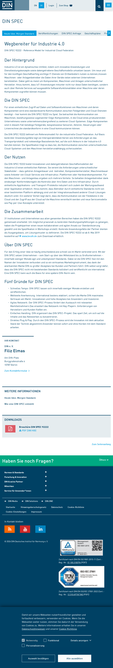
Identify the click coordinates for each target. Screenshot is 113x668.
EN (35, 5)
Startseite (10, 507)
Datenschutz (57, 507)
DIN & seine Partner (13, 481)
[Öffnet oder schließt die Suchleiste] (99, 5)
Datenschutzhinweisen (33, 628)
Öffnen (102, 459)
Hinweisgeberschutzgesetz (33, 507)
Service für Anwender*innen (17, 490)
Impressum (36, 511)
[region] (56, 632)
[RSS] (9, 529)
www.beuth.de (29, 236)
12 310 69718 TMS (75, 594)
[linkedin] (40, 529)
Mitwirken (9, 486)
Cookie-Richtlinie (68, 628)
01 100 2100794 (74, 562)
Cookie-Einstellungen (16, 511)
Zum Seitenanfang (101, 444)
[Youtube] (25, 529)
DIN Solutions (31, 501)
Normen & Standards (14, 472)
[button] (81, 640)
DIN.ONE (49, 501)
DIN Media (13, 501)
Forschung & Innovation (15, 477)
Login (51, 5)
